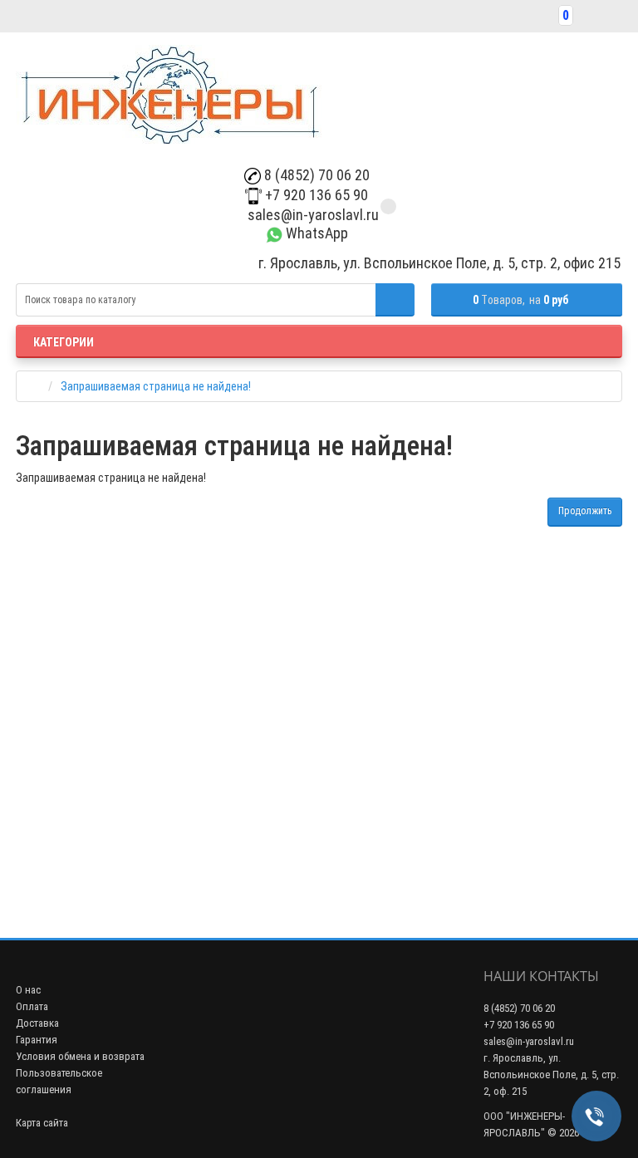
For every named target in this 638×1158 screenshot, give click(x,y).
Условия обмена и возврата (80, 1056)
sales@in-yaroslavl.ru (311, 214)
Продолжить (584, 511)
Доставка (37, 1023)
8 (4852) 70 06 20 (315, 175)
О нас (28, 990)
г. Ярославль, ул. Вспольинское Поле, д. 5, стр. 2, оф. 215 (551, 1074)
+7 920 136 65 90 (315, 195)
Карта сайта (42, 1122)
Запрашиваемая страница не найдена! (156, 386)
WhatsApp (315, 233)
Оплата (32, 1006)
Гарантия (36, 1039)
